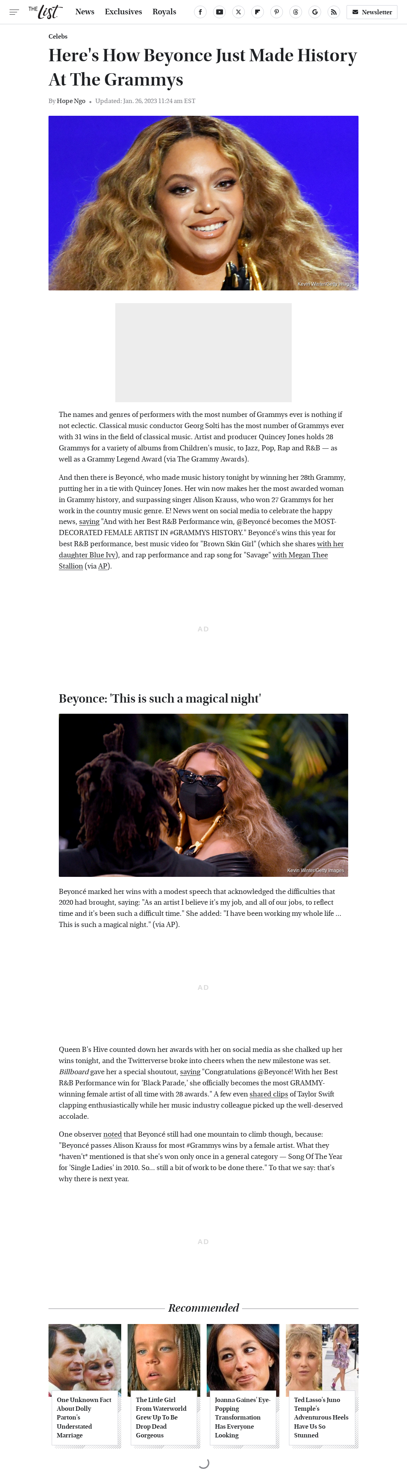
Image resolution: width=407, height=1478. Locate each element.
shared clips (269, 1094)
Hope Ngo (71, 101)
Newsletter (377, 12)
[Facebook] (200, 12)
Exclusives (123, 12)
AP (102, 566)
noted (112, 1134)
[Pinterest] (276, 12)
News (85, 12)
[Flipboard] (257, 12)
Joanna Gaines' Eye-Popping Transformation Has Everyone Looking (243, 1417)
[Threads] (295, 12)
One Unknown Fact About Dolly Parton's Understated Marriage (84, 1417)
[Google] (314, 12)
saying (89, 522)
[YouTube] (219, 12)
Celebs (58, 36)
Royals (164, 12)
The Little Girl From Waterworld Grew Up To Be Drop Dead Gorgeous (161, 1417)
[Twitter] (238, 12)
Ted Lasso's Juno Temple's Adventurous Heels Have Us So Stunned (321, 1417)
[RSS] (334, 12)
